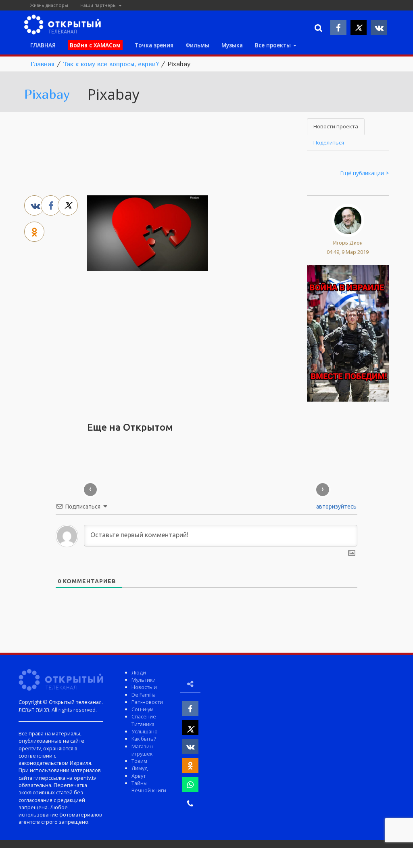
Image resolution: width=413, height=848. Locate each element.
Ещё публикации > (364, 173)
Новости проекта (335, 126)
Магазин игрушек (142, 750)
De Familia (143, 694)
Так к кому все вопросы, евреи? (111, 64)
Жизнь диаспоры (49, 5)
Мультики (143, 679)
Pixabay (47, 94)
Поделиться (328, 142)
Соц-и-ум (142, 709)
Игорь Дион (348, 242)
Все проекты (273, 45)
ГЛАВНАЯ (43, 45)
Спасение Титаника (143, 720)
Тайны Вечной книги (148, 786)
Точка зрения (154, 45)
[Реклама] (348, 332)
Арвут (138, 775)
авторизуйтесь (336, 506)
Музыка (232, 45)
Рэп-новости (147, 702)
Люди (138, 672)
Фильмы (197, 45)
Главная (42, 64)
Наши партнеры (99, 5)
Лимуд (139, 768)
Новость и (144, 687)
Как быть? (143, 738)
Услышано (144, 731)
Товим (139, 760)
